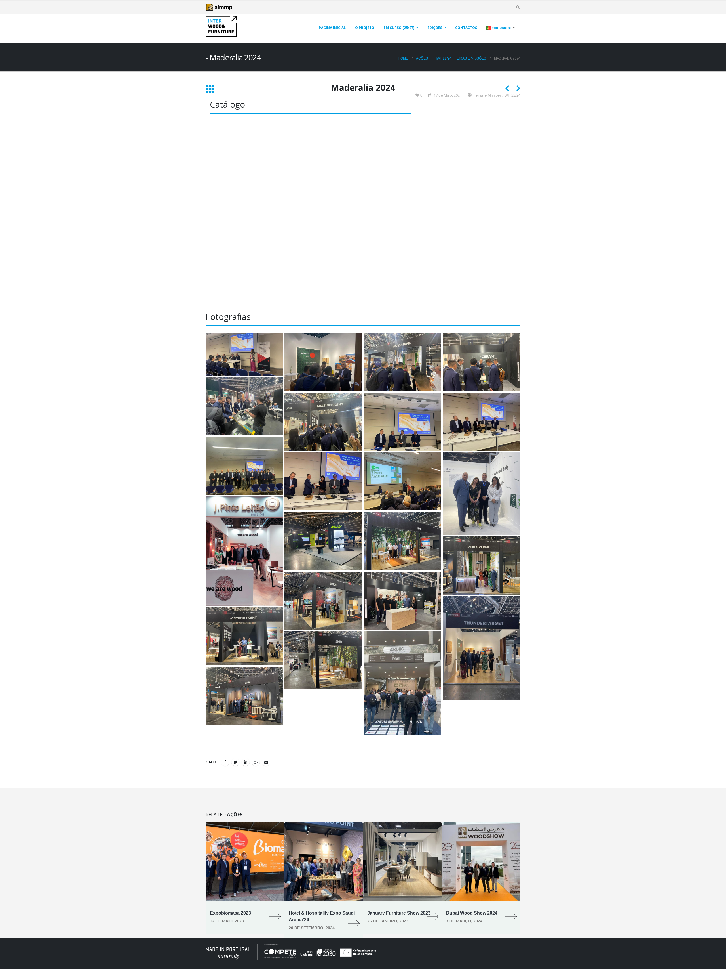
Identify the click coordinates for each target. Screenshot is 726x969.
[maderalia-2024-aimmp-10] (244, 466)
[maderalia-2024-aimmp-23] (402, 683)
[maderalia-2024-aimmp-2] (244, 354)
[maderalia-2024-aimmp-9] (481, 422)
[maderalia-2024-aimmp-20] (481, 648)
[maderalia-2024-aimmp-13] (481, 493)
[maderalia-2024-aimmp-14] (244, 551)
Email (266, 762)
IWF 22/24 (511, 95)
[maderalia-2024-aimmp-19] (402, 601)
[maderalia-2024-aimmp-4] (402, 362)
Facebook (225, 762)
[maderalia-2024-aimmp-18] (323, 601)
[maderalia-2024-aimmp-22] (323, 660)
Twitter (235, 762)
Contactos (466, 27)
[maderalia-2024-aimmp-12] (402, 481)
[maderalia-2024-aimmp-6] (244, 406)
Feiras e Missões (487, 95)
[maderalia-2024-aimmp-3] (323, 362)
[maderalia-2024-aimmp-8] (402, 422)
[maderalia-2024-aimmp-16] (402, 541)
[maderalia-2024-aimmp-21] (244, 636)
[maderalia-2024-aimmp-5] (481, 362)
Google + (256, 762)
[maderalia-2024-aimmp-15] (323, 541)
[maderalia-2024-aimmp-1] (244, 696)
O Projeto (364, 27)
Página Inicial (332, 27)
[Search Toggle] (517, 7)
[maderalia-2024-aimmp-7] (323, 422)
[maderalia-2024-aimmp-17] (481, 565)
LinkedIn (246, 762)
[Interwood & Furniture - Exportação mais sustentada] (221, 26)
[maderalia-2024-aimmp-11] (323, 481)
